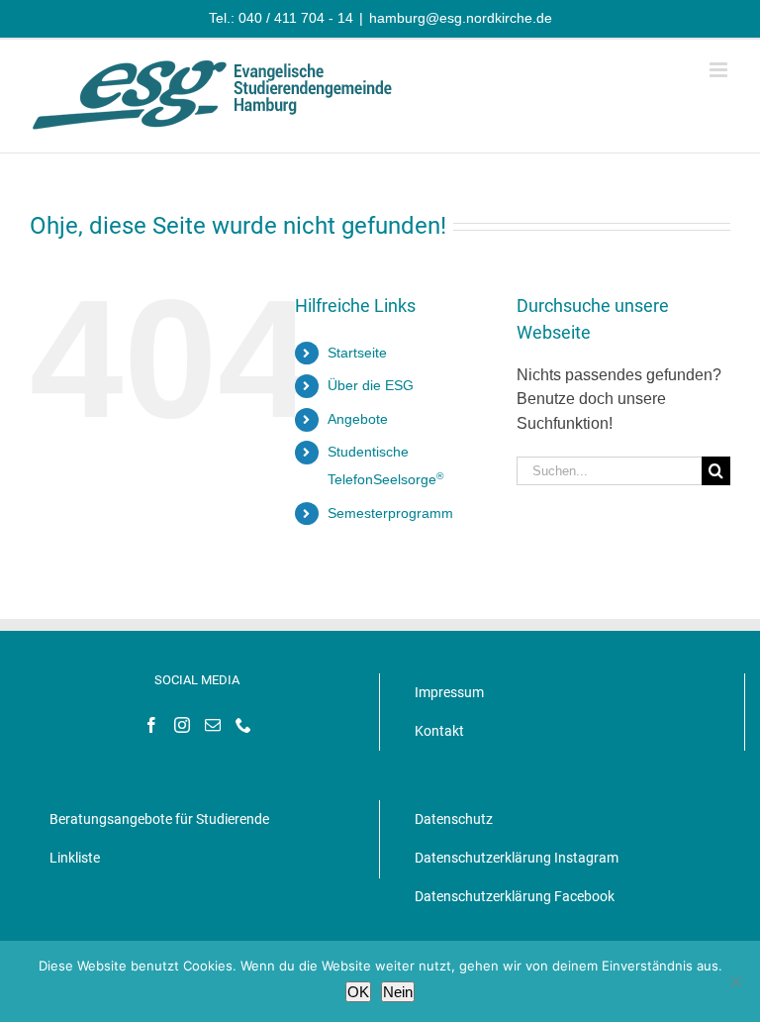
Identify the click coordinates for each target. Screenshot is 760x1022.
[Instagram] (182, 725)
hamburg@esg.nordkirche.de (460, 18)
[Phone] (243, 725)
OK (358, 991)
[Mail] (213, 725)
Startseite (357, 352)
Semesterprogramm (390, 513)
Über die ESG (371, 385)
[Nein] (735, 981)
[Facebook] (151, 725)
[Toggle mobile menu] (720, 69)
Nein (398, 991)
